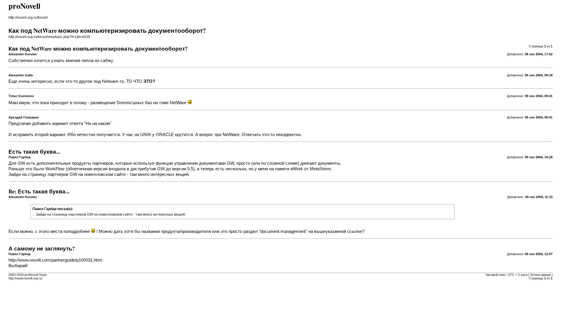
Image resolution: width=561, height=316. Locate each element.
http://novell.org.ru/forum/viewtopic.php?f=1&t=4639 (49, 37)
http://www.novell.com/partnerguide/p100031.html (55, 260)
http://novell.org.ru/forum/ (28, 18)
